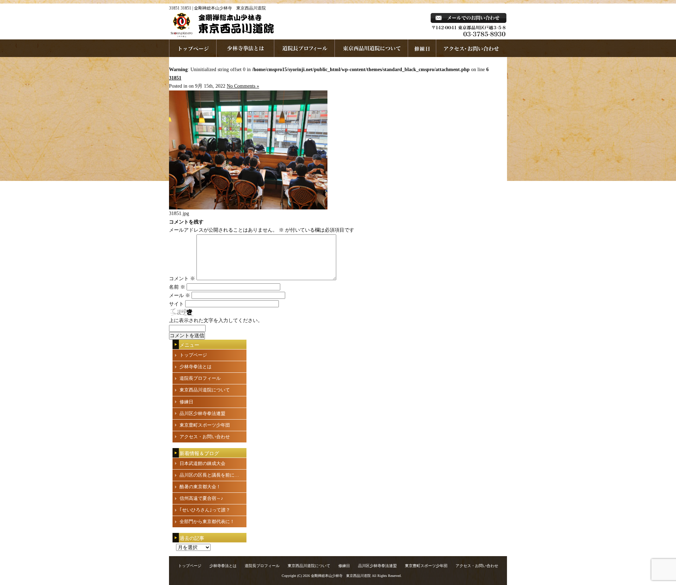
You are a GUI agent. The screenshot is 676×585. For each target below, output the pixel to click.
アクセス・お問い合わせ (205, 436)
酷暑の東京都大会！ (200, 486)
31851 (175, 78)
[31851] (248, 207)
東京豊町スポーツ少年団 (205, 425)
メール (179, 295)
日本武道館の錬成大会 (202, 463)
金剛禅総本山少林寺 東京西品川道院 (341, 576)
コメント (182, 278)
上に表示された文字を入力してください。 (216, 320)
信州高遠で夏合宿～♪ (201, 498)
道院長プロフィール (304, 48)
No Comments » (243, 86)
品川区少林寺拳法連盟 (202, 413)
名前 (177, 287)
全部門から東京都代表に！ (207, 521)
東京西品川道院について (371, 48)
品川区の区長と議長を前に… (209, 475)
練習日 (422, 48)
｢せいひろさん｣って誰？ (205, 509)
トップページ (193, 355)
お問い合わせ (471, 48)
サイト (176, 304)
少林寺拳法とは (245, 48)
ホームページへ (193, 48)
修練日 (186, 401)
